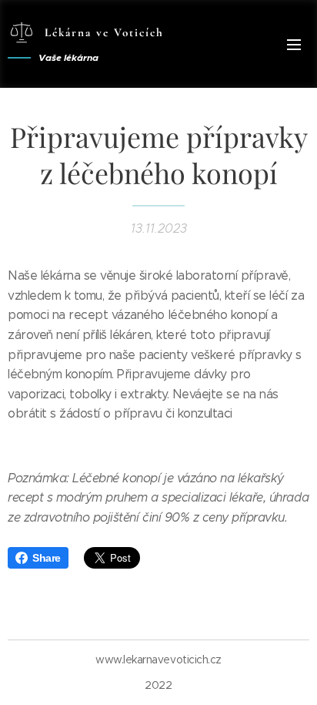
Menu (294, 44)
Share (46, 558)
